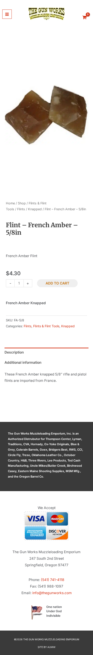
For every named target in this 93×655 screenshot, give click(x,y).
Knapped (35, 209)
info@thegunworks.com (52, 593)
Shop (22, 203)
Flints (21, 209)
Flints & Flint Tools (46, 326)
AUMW (51, 647)
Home (10, 203)
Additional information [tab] (23, 362)
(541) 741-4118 (52, 580)
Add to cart (57, 283)
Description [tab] (14, 352)
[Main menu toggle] (7, 14)
